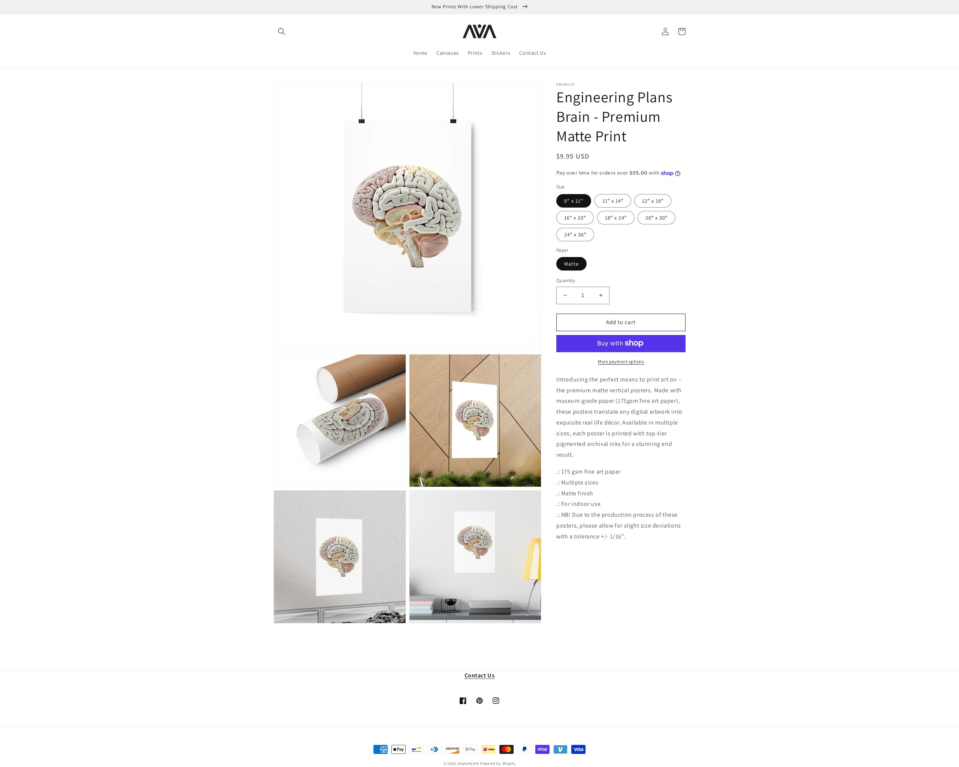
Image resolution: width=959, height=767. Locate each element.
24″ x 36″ (575, 234)
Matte (571, 263)
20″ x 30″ (656, 217)
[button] (281, 31)
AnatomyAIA (468, 763)
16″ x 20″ (575, 217)
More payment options (621, 361)
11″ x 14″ (612, 200)
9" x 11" (573, 200)
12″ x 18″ (652, 200)
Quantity (565, 280)
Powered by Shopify (498, 763)
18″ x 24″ (616, 217)
